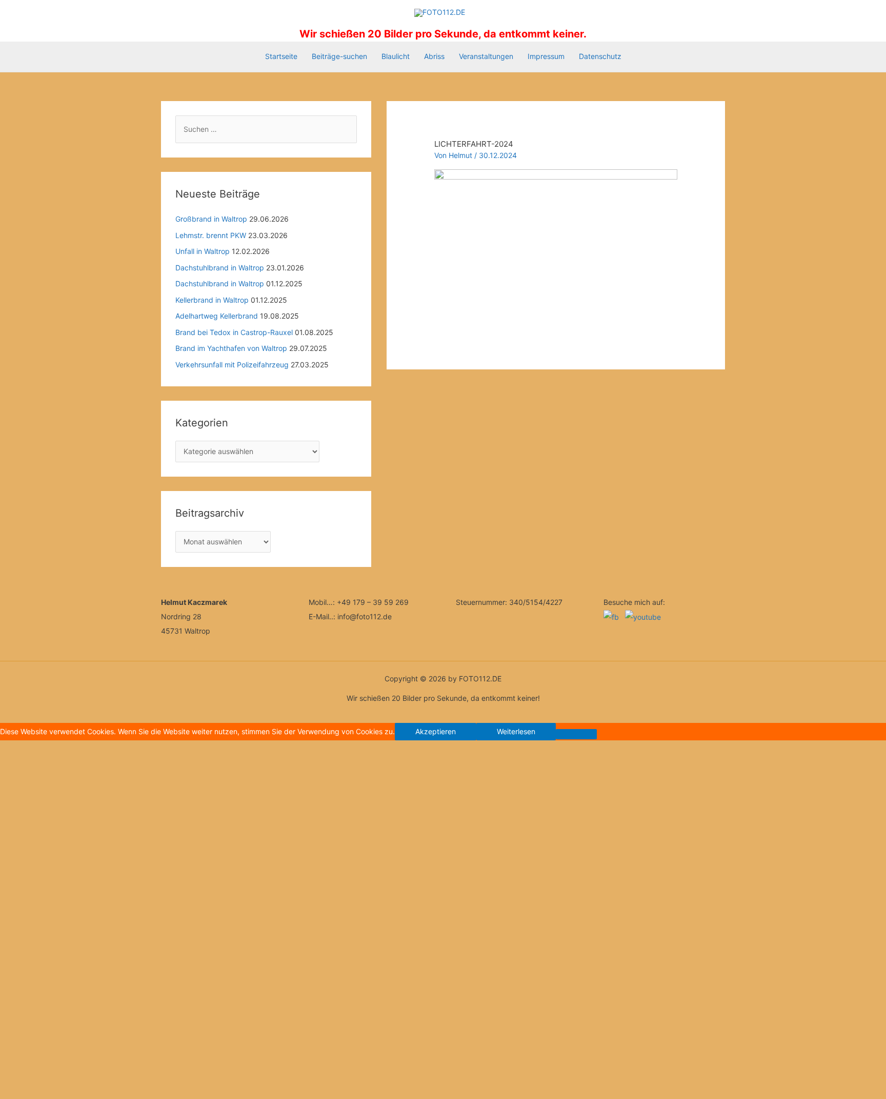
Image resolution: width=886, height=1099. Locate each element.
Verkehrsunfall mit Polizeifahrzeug (232, 364)
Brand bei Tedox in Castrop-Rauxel (234, 332)
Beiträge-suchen (339, 56)
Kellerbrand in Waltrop (212, 300)
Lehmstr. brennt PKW (210, 235)
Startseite (281, 56)
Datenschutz (600, 56)
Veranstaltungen (486, 56)
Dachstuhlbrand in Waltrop (219, 267)
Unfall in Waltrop (202, 251)
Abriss (434, 56)
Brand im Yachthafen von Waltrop (231, 348)
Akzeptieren (435, 731)
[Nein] (576, 734)
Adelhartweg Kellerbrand (216, 315)
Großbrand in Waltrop (211, 218)
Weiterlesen (516, 731)
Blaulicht (395, 56)
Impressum (546, 56)
